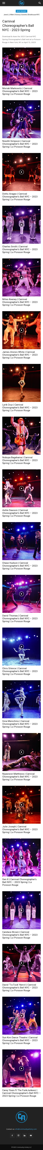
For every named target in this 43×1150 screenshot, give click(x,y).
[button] (3, 3)
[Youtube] (31, 1135)
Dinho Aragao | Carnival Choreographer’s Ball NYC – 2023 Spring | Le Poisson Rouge (20, 196)
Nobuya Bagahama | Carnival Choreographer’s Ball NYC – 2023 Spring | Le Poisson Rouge (20, 460)
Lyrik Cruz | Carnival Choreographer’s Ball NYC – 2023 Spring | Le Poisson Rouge (20, 407)
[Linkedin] (24, 1135)
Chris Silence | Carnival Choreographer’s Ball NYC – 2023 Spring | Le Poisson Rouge (20, 671)
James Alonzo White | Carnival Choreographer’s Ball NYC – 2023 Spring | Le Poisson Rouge (20, 355)
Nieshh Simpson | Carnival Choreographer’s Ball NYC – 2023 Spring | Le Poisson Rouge (20, 144)
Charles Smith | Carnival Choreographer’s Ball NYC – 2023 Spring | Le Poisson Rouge (20, 249)
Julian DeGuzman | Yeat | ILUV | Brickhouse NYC (21, 15)
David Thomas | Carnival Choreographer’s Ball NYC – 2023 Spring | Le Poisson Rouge (20, 618)
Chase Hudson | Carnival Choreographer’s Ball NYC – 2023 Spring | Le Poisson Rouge (20, 566)
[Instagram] (18, 1135)
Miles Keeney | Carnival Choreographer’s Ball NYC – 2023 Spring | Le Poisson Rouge (20, 302)
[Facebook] (12, 1135)
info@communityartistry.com (26, 1129)
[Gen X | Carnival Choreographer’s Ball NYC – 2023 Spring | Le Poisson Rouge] (21, 857)
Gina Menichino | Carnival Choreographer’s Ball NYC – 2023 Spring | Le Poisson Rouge (20, 724)
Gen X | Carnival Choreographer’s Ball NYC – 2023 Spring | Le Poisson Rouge (19, 882)
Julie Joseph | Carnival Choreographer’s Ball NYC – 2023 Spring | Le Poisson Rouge (20, 829)
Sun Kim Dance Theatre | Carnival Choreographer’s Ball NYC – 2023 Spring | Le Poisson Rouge (20, 1040)
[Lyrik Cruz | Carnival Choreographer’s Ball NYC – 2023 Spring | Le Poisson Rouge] (21, 383)
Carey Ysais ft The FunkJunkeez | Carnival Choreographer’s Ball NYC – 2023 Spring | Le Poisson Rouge (21, 1093)
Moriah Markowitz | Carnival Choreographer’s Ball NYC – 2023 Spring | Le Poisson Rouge (20, 91)
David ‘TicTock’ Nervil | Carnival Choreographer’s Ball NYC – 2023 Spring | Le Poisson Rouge (20, 987)
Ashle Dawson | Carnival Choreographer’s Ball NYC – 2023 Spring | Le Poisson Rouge (20, 513)
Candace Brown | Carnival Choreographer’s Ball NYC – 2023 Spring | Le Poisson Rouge (20, 935)
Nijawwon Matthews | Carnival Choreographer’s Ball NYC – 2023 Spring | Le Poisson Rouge (20, 776)
